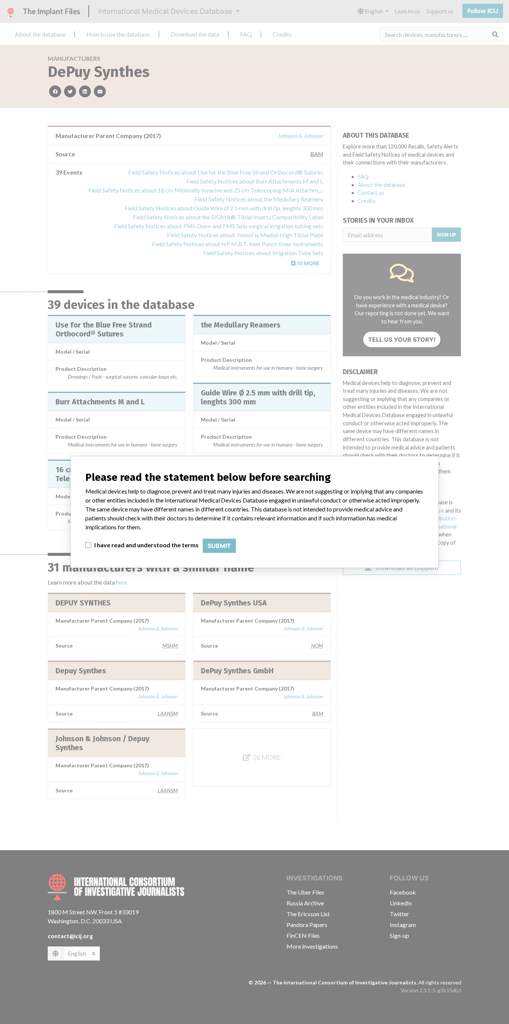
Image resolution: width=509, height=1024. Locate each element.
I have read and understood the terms (146, 544)
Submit (219, 545)
